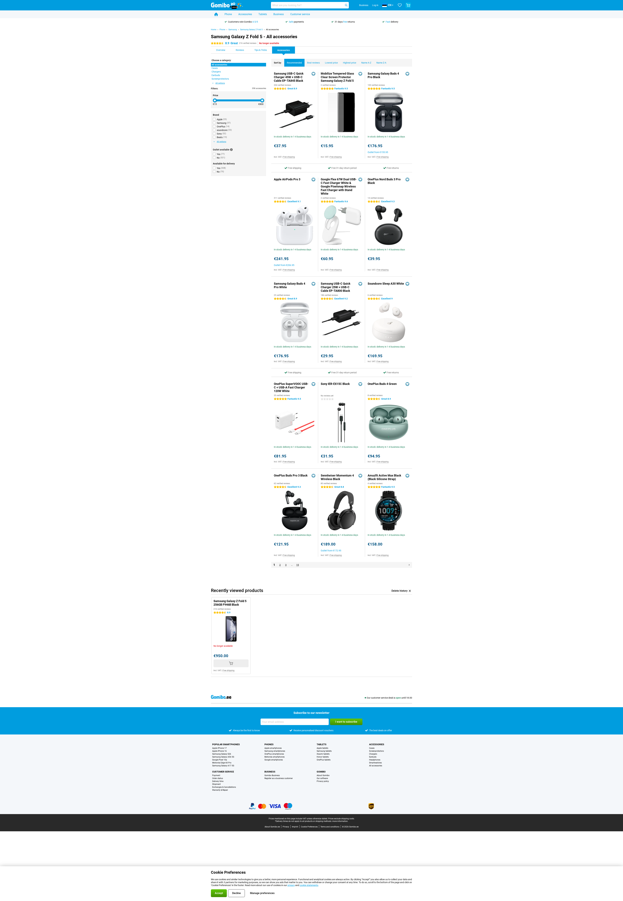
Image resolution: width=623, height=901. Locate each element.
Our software (322, 778)
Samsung (232, 29)
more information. (340, 821)
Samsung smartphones (274, 751)
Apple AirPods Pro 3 (287, 179)
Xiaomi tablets (323, 754)
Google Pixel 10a (219, 760)
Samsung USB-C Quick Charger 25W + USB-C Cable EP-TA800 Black (335, 287)
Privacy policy (323, 781)
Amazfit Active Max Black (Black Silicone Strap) (384, 477)
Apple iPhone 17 (219, 748)
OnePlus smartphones (274, 754)
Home (213, 29)
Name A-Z (366, 62)
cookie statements (309, 885)
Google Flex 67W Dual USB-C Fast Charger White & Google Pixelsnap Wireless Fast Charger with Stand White (339, 186)
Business (278, 14)
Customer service (300, 14)
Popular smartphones (226, 744)
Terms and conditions (329, 827)
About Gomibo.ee (272, 827)
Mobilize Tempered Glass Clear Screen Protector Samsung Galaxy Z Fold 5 (337, 77)
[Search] (346, 5)
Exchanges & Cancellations (224, 787)
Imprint (295, 827)
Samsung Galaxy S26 (221, 754)
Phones (269, 744)
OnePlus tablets (323, 760)
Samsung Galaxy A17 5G (223, 766)
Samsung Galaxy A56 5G (223, 757)
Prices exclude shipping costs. (341, 818)
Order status (217, 778)
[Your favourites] (400, 5)
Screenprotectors (376, 751)
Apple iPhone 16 (219, 751)
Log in (375, 5)
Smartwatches (375, 763)
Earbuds (372, 757)
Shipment (216, 784)
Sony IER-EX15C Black (335, 384)
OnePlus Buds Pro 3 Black (291, 475)
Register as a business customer (278, 778)
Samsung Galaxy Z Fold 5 (251, 29)
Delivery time (217, 781)
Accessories (245, 14)
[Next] (409, 565)
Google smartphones (273, 760)
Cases (371, 748)
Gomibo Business (272, 775)
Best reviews (313, 62)
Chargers (373, 754)
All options (220, 83)
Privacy (286, 827)
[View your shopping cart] (408, 5)
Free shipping (289, 157)
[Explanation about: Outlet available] (231, 149)
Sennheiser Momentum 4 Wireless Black (337, 477)
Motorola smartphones (274, 757)
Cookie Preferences (309, 827)
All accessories (272, 29)
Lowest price (331, 62)
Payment (216, 775)
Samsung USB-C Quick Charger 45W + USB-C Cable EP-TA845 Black (289, 77)
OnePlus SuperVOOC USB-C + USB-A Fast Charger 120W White (291, 387)
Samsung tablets (324, 751)
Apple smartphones (273, 748)
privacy (291, 885)
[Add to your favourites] (313, 74)
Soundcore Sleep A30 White (386, 283)
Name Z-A (381, 62)
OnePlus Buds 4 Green (382, 384)
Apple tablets (322, 748)
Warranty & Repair (220, 790)
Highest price (349, 62)
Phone (228, 14)
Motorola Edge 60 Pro (221, 763)
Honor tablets (323, 757)
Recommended (294, 62)
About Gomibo (323, 775)
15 (297, 565)
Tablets (262, 14)
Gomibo (321, 771)
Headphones (374, 760)
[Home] (216, 14)
